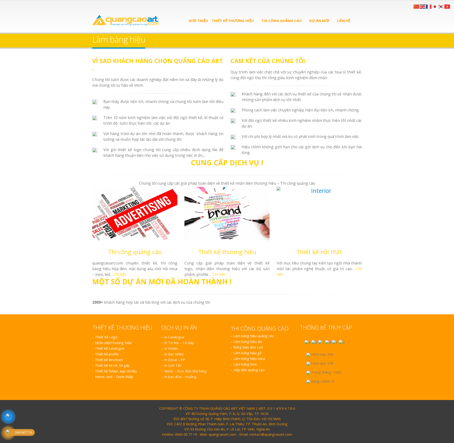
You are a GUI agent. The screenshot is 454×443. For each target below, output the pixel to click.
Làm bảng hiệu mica (249, 358)
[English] (423, 6)
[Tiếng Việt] (447, 6)
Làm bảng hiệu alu (247, 341)
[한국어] (441, 6)
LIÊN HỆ (343, 20)
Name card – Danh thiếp (114, 377)
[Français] (429, 6)
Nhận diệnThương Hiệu (113, 343)
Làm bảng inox (245, 364)
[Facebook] (94, 4)
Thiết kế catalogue (109, 348)
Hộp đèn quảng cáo (249, 370)
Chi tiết (120, 274)
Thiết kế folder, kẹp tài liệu (116, 371)
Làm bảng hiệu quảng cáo (253, 336)
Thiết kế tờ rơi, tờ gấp (112, 365)
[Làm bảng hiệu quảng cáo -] (125, 20)
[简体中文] (417, 6)
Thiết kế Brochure (109, 360)
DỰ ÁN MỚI (319, 20)
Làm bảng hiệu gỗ (247, 353)
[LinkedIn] (106, 4)
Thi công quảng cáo (281, 20)
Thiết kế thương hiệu (233, 20)
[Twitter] (100, 4)
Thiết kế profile (107, 354)
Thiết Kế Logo (106, 337)
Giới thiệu (198, 20)
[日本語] (435, 6)
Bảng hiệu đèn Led (248, 347)
